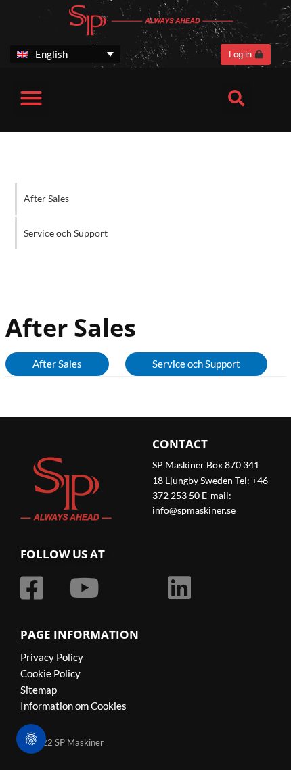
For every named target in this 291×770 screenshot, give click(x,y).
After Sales (46, 198)
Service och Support (66, 233)
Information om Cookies (73, 706)
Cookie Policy (50, 673)
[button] (31, 98)
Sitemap (38, 689)
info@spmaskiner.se (194, 510)
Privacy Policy (51, 657)
